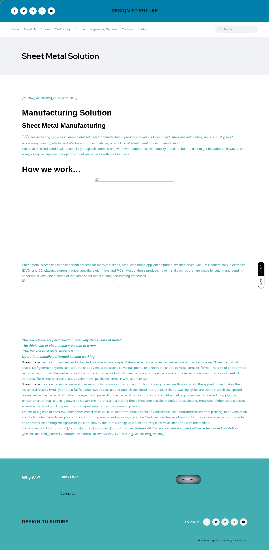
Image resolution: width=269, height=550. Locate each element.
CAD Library (62, 29)
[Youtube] (243, 522)
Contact (143, 29)
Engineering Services (103, 29)
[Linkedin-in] (225, 522)
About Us (29, 29)
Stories (46, 29)
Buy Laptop (188, 479)
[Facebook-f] (206, 522)
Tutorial (80, 29)
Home (15, 29)
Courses (127, 29)
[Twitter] (216, 522)
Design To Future (134, 11)
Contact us (67, 493)
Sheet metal (31, 362)
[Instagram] (234, 522)
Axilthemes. (240, 540)
